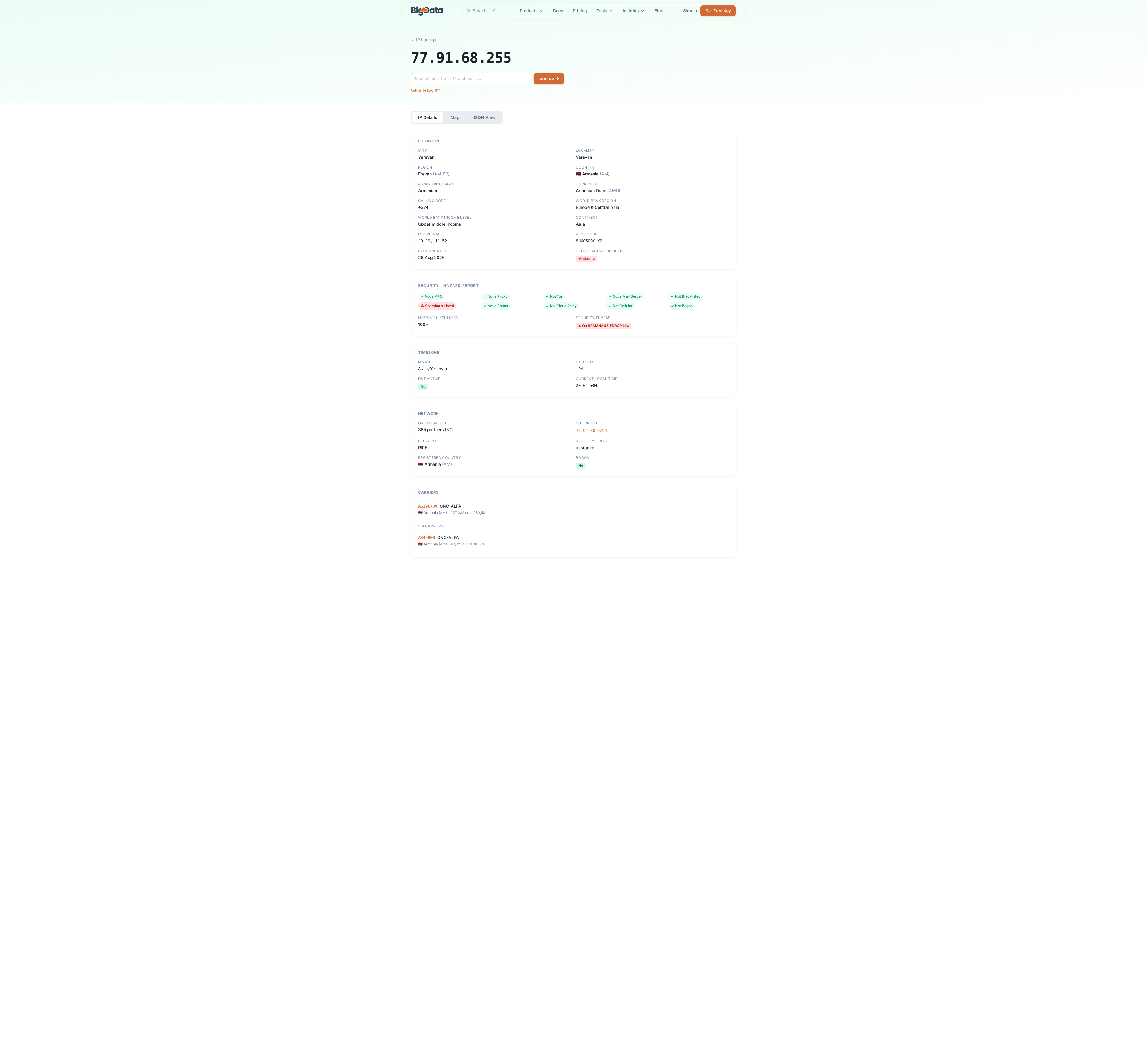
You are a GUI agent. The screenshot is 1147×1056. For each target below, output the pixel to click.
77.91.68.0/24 (591, 430)
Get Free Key (718, 10)
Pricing (580, 10)
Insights (631, 10)
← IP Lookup (423, 39)
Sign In (690, 10)
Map (454, 117)
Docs (558, 10)
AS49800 (426, 537)
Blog (658, 10)
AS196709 (427, 506)
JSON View (484, 117)
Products (529, 10)
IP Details (427, 117)
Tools (601, 10)
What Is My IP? (426, 90)
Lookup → (549, 78)
